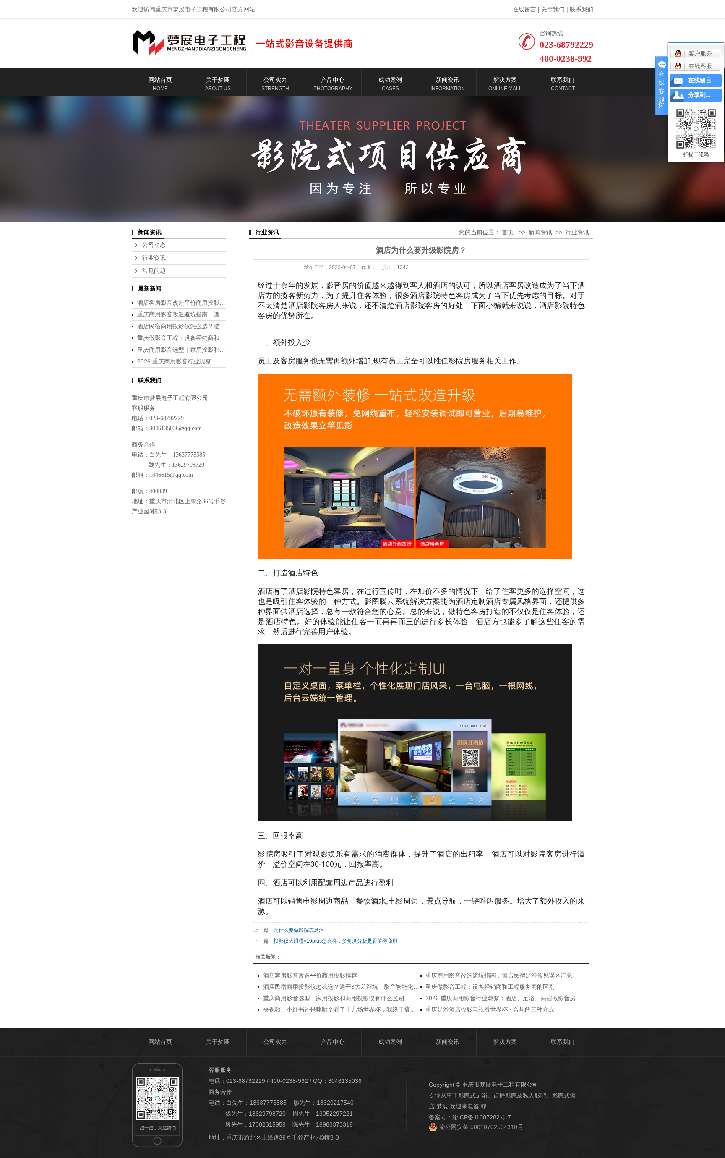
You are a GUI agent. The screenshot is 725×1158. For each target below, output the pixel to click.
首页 (508, 232)
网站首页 (160, 1041)
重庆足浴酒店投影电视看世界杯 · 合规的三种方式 (489, 1009)
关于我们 (553, 9)
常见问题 (154, 271)
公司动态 (154, 245)
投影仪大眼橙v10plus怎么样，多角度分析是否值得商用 (335, 941)
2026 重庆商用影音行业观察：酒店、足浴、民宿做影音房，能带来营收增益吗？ (529, 998)
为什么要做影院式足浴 (299, 930)
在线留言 (524, 9)
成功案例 (390, 1041)
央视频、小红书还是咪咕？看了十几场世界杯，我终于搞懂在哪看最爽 (354, 1009)
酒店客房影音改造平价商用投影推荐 (184, 302)
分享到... (699, 95)
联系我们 (581, 9)
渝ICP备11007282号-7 (481, 1117)
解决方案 (505, 1041)
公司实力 (275, 1041)
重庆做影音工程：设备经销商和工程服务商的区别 (201, 338)
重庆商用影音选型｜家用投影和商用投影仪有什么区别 (207, 349)
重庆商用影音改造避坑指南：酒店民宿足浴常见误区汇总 (210, 314)
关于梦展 (217, 1041)
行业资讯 (154, 258)
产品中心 (332, 1041)
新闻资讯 (540, 232)
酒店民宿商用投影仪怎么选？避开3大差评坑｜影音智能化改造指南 (224, 326)
